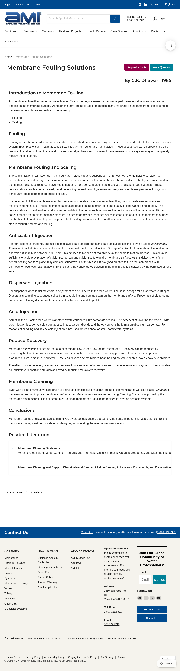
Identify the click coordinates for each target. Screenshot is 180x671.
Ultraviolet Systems (15, 608)
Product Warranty (48, 582)
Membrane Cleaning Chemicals (46, 638)
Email (142, 572)
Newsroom (11, 41)
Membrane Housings (16, 583)
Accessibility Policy (54, 657)
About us (138, 31)
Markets (47, 31)
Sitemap (121, 657)
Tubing (8, 593)
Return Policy (45, 577)
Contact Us (158, 31)
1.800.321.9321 (135, 20)
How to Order (95, 31)
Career (37, 4)
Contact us (87, 532)
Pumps (8, 573)
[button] (170, 45)
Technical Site (23, 4)
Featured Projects (70, 31)
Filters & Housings (14, 562)
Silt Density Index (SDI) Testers (86, 638)
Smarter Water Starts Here (122, 638)
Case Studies (118, 31)
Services (29, 31)
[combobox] (78, 19)
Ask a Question (161, 67)
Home (8, 56)
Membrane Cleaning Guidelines (39, 448)
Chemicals (10, 603)
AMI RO (75, 567)
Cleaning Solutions (131, 394)
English (169, 4)
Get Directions (152, 609)
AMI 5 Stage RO (80, 557)
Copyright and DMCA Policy (82, 657)
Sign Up (159, 579)
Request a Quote (136, 67)
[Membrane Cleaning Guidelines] (12, 450)
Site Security (107, 657)
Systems (9, 578)
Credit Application (47, 587)
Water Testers (12, 598)
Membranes (11, 557)
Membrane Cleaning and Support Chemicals (47, 467)
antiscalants (158, 243)
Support (8, 4)
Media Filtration (13, 567)
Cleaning (161, 389)
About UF (76, 562)
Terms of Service (13, 657)
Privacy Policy (33, 657)
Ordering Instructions (50, 567)
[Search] (115, 19)
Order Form (44, 572)
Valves (8, 588)
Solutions (10, 31)
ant (69, 291)
